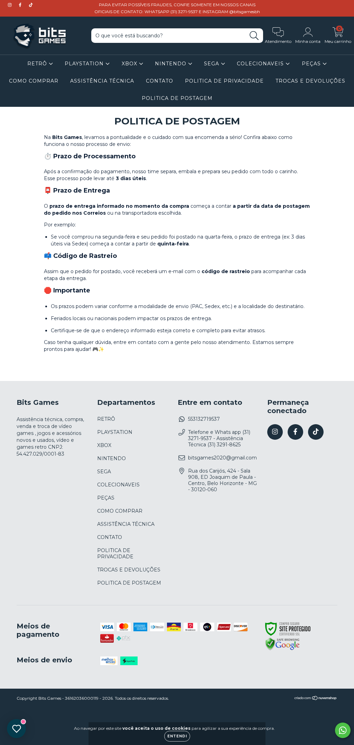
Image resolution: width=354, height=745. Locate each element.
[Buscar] (254, 36)
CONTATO (159, 81)
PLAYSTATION (85, 63)
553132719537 (204, 419)
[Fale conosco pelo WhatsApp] (343, 730)
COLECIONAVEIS (261, 63)
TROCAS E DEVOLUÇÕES (310, 81)
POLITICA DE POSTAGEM (177, 98)
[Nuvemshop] (315, 698)
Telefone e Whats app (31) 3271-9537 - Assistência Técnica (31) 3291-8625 (219, 438)
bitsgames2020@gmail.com (222, 458)
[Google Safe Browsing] (282, 649)
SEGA (212, 63)
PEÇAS (312, 63)
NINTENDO (171, 63)
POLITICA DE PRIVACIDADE (224, 81)
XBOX (130, 63)
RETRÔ (38, 63)
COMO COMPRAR (33, 81)
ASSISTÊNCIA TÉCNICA (102, 81)
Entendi (177, 736)
